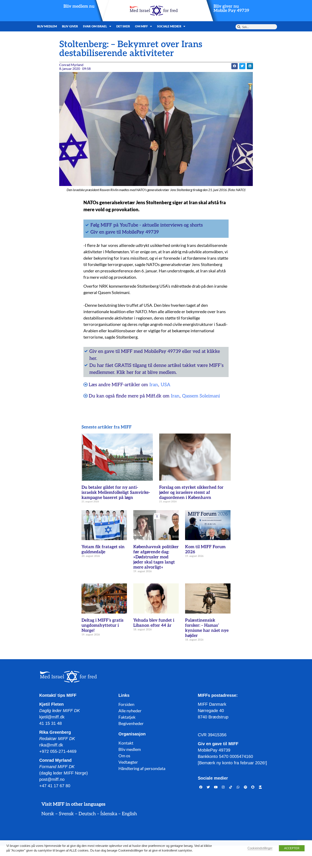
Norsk (47, 814)
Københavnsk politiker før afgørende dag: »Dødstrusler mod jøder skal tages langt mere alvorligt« (156, 557)
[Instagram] (223, 787)
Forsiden (126, 704)
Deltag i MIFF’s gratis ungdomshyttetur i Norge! (103, 625)
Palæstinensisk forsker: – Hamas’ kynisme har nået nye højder (207, 628)
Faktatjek (126, 716)
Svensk (66, 814)
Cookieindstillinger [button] (260, 848)
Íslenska (108, 814)
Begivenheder (131, 723)
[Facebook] (201, 787)
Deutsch (87, 814)
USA (165, 384)
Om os (124, 755)
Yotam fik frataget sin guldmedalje (103, 549)
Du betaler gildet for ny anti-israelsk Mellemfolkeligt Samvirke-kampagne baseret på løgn (116, 492)
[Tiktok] (231, 787)
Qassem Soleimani (201, 396)
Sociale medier (169, 26)
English (129, 814)
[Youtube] (216, 787)
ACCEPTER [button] (291, 848)
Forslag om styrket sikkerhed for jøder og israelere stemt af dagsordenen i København (191, 492)
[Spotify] (245, 787)
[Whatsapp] (238, 787)
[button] (234, 66)
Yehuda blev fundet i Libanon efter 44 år (153, 623)
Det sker (123, 26)
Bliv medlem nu (78, 6)
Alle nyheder (130, 710)
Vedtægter (128, 761)
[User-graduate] (260, 787)
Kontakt (125, 742)
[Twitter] (208, 787)
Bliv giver (70, 26)
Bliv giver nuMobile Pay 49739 (231, 8)
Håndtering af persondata (141, 768)
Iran (153, 384)
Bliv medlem (47, 26)
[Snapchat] (253, 787)
